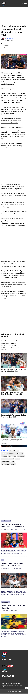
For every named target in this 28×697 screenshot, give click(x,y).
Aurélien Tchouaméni (14, 450)
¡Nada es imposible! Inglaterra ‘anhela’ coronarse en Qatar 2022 (11, 121)
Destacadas (4, 456)
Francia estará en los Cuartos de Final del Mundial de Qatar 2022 (13, 370)
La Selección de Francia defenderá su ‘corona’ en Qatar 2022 (13, 205)
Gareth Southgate (20, 456)
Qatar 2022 (17, 459)
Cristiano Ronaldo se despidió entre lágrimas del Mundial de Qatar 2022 (14, 284)
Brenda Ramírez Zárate (7, 568)
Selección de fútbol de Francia (8, 461)
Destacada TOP (20, 453)
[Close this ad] (26, 688)
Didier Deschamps (12, 456)
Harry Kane (4, 459)
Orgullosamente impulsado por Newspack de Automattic (11, 686)
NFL (2, 559)
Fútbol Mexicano (5, 602)
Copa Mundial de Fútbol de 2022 (8, 453)
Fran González (6, 529)
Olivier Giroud (11, 459)
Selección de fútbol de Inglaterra (8, 464)
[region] (14, 12)
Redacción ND (9, 38)
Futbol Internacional (6, 22)
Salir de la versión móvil (14, 691)
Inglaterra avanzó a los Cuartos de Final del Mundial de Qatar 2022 (12, 393)
